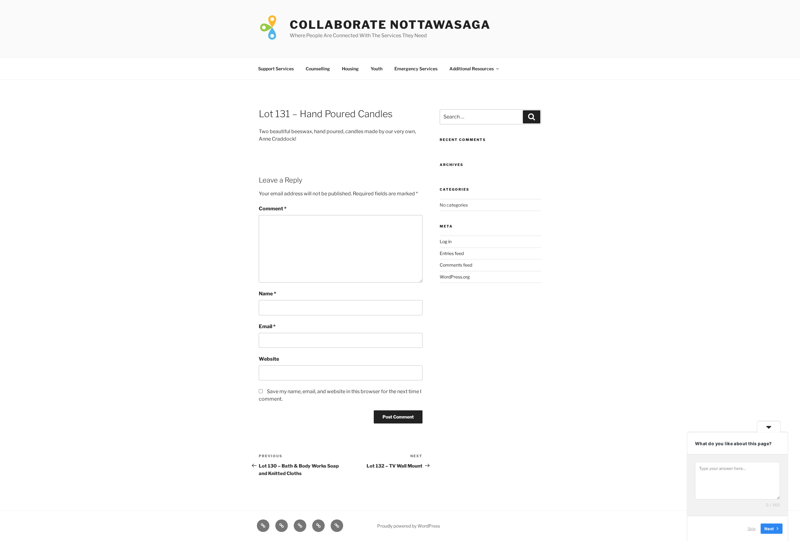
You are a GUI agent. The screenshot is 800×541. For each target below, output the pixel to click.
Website (269, 359)
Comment (273, 209)
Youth (376, 68)
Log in (446, 241)
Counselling (318, 68)
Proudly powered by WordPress (408, 525)
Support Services (276, 68)
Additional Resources (471, 68)
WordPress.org (455, 276)
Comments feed (456, 265)
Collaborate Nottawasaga (390, 25)
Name (267, 294)
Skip (752, 528)
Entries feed (452, 253)
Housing (350, 68)
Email (267, 326)
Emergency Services (416, 68)
